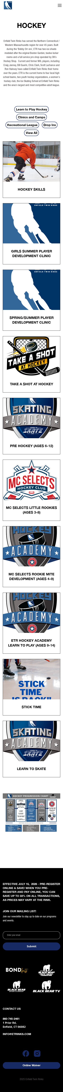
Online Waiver (32, 1065)
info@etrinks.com (17, 1034)
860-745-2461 (11, 1018)
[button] (60, 5)
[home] (14, 5)
